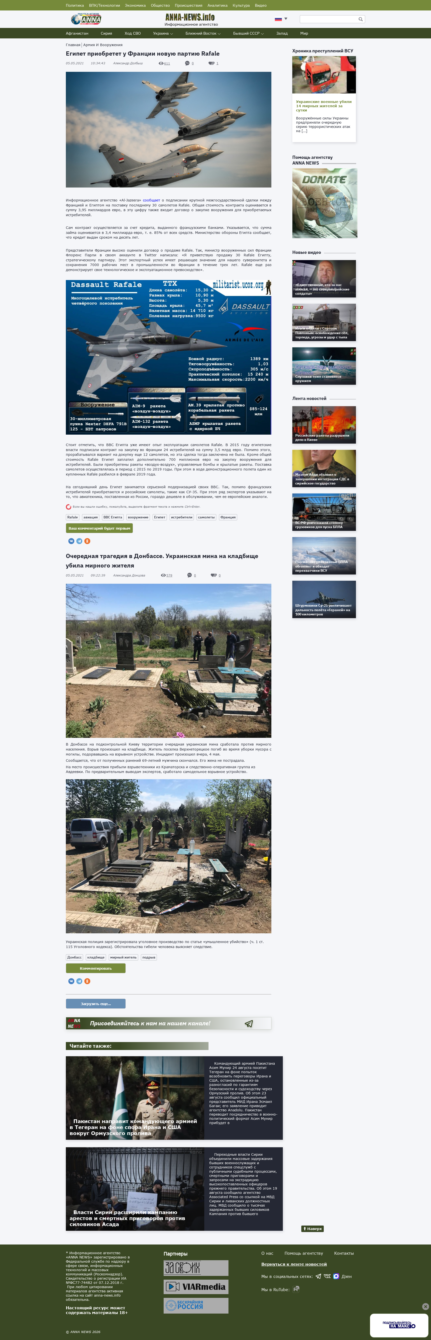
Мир (304, 33)
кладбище (96, 957)
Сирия (106, 33)
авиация (91, 517)
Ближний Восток (201, 33)
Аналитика (218, 5)
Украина (161, 33)
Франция (228, 517)
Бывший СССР (246, 33)
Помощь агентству (304, 1253)
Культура (241, 5)
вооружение (138, 517)
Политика (75, 5)
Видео (261, 5)
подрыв (148, 957)
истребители (181, 517)
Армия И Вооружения (102, 45)
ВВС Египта (113, 517)
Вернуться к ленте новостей (294, 1264)
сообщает (151, 200)
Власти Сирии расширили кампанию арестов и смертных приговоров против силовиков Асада (127, 1218)
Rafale (72, 517)
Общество (160, 5)
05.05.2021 (85, 63)
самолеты (206, 517)
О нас (267, 1253)
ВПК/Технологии (104, 5)
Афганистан (77, 33)
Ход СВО (133, 33)
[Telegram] (79, 541)
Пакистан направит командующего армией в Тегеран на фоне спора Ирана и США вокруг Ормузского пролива (133, 1127)
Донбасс (74, 957)
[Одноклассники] (87, 541)
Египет (159, 517)
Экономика (135, 5)
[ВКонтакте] (71, 541)
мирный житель (123, 957)
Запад (282, 33)
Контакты (344, 1253)
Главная (73, 45)
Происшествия (189, 5)
